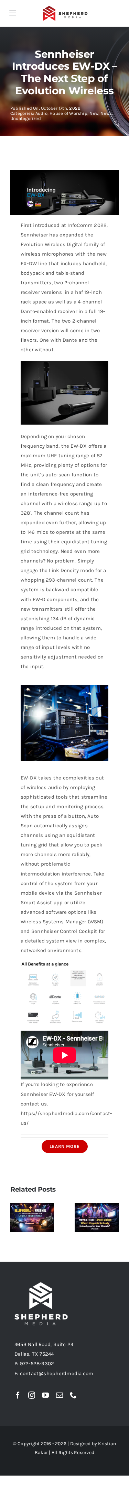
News (106, 113)
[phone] (73, 1395)
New (93, 113)
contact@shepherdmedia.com (57, 1373)
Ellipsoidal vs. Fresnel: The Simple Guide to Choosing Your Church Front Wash (34, 1223)
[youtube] (45, 1395)
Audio (41, 113)
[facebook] (17, 1395)
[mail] (59, 1395)
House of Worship (68, 113)
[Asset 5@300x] (66, 8)
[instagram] (31, 1395)
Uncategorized (25, 118)
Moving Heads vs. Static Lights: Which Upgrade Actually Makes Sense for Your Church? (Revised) (99, 1207)
